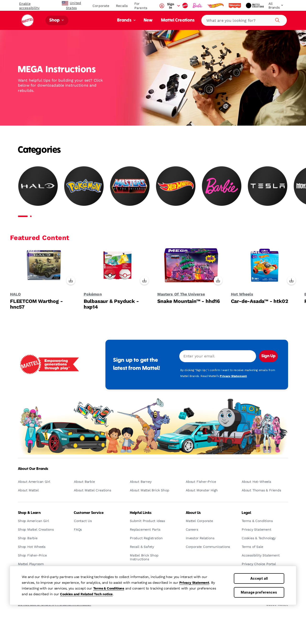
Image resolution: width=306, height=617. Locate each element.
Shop (55, 20)
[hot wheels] (216, 5)
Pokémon (93, 294)
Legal (246, 513)
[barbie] (198, 5)
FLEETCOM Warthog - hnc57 (36, 304)
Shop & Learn (29, 513)
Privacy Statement (194, 582)
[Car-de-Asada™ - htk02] (265, 268)
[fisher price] (235, 5)
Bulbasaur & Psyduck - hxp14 (111, 304)
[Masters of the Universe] (130, 186)
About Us (193, 513)
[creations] (255, 5)
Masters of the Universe (181, 294)
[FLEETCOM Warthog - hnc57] (44, 268)
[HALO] (38, 186)
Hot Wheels (242, 294)
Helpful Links (141, 513)
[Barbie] (222, 186)
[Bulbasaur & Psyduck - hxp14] (117, 268)
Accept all (259, 578)
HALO (15, 294)
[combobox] (244, 20)
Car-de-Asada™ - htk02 (259, 301)
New (148, 20)
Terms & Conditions (108, 588)
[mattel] (185, 5)
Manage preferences (259, 592)
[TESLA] (267, 186)
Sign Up (268, 356)
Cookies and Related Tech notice (86, 594)
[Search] (276, 19)
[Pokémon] (84, 186)
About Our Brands (33, 469)
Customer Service (89, 513)
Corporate (101, 6)
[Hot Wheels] (176, 186)
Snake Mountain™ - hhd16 (188, 301)
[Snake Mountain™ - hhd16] (191, 268)
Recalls (122, 6)
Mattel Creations (178, 20)
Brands (124, 20)
